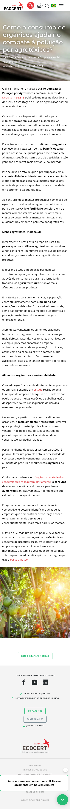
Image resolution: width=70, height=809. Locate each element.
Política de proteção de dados (35, 774)
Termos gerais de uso (35, 770)
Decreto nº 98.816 (13, 97)
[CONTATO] (40, 6)
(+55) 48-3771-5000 (35, 725)
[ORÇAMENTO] (30, 5)
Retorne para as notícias (35, 656)
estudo (38, 389)
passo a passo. (19, 559)
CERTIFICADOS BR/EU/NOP (37, 694)
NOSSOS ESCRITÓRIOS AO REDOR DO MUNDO (37, 698)
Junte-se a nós (35, 719)
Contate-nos (35, 711)
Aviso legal (35, 765)
